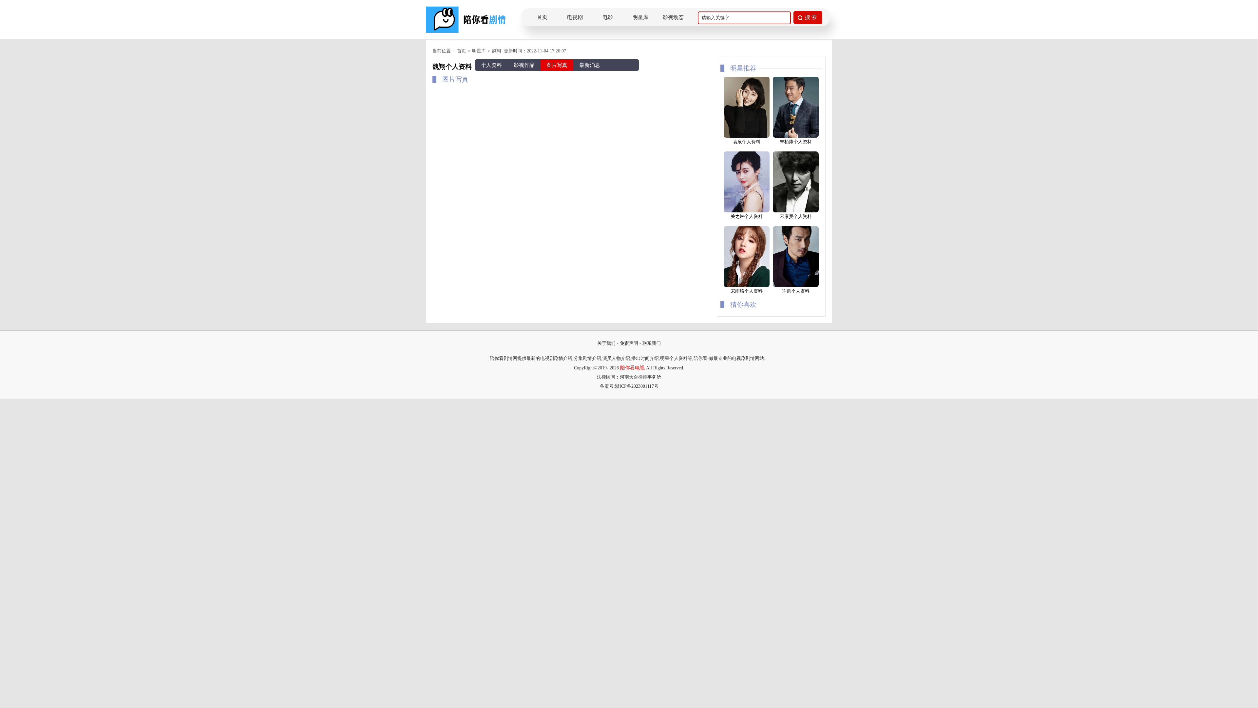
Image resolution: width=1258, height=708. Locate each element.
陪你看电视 (632, 367)
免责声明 (629, 343)
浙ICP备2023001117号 (636, 386)
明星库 (640, 17)
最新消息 (589, 65)
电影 (607, 17)
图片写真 (556, 65)
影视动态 (673, 17)
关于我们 (606, 343)
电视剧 (575, 17)
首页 (542, 17)
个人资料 (491, 65)
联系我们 (651, 343)
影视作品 (524, 65)
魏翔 (496, 51)
